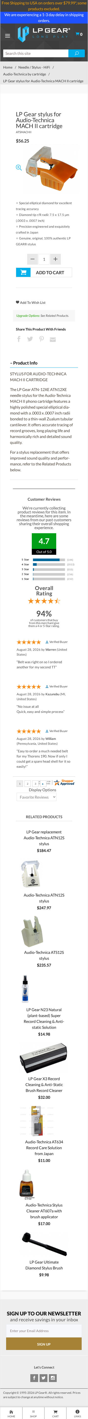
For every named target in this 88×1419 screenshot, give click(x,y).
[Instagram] (53, 1378)
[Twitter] (43, 1378)
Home (7, 67)
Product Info (25, 363)
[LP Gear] (44, 33)
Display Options (42, 789)
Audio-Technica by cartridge (24, 74)
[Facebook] (34, 1378)
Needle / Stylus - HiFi (34, 67)
